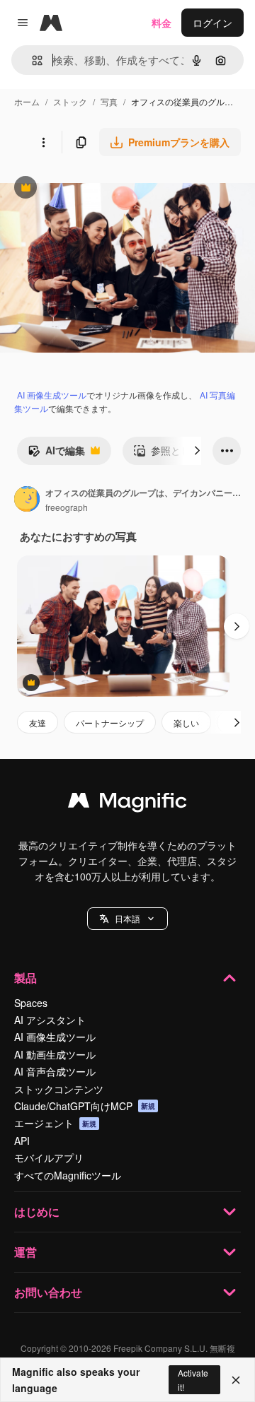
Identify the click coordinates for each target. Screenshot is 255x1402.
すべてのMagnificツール (67, 1175)
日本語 (127, 918)
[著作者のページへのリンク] (27, 500)
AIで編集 (56, 453)
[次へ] (197, 451)
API (22, 1140)
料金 (161, 23)
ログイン (212, 23)
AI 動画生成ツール (55, 1054)
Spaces (30, 1003)
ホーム (27, 101)
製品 (25, 978)
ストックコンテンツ (58, 1089)
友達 (37, 723)
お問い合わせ (48, 1292)
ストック (70, 101)
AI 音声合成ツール (55, 1071)
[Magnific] (127, 803)
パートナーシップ (110, 723)
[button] (127, 918)
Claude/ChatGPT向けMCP (84, 1106)
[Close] (236, 1380)
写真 (109, 101)
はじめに (37, 1211)
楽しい (186, 723)
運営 (25, 1252)
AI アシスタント (50, 1020)
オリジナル (97, 189)
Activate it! (193, 1379)
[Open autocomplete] (31, 60)
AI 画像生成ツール (51, 395)
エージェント (55, 1123)
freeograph (66, 507)
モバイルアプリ (49, 1157)
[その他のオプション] (43, 142)
